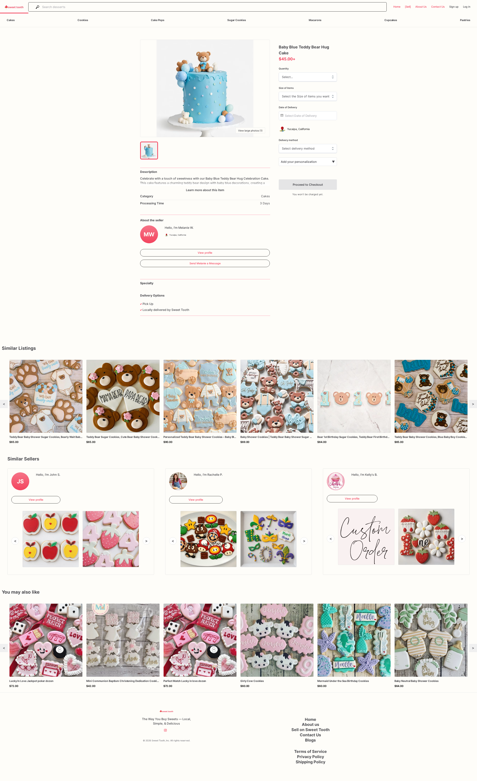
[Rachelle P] (178, 481)
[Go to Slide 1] (149, 150)
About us (310, 724)
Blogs (310, 740)
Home (310, 719)
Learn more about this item (205, 190)
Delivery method (288, 140)
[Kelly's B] (336, 481)
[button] (205, 88)
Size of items (286, 87)
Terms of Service (310, 751)
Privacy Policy (310, 756)
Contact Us (310, 735)
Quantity (284, 68)
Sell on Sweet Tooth (310, 729)
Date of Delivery (288, 107)
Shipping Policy (310, 762)
